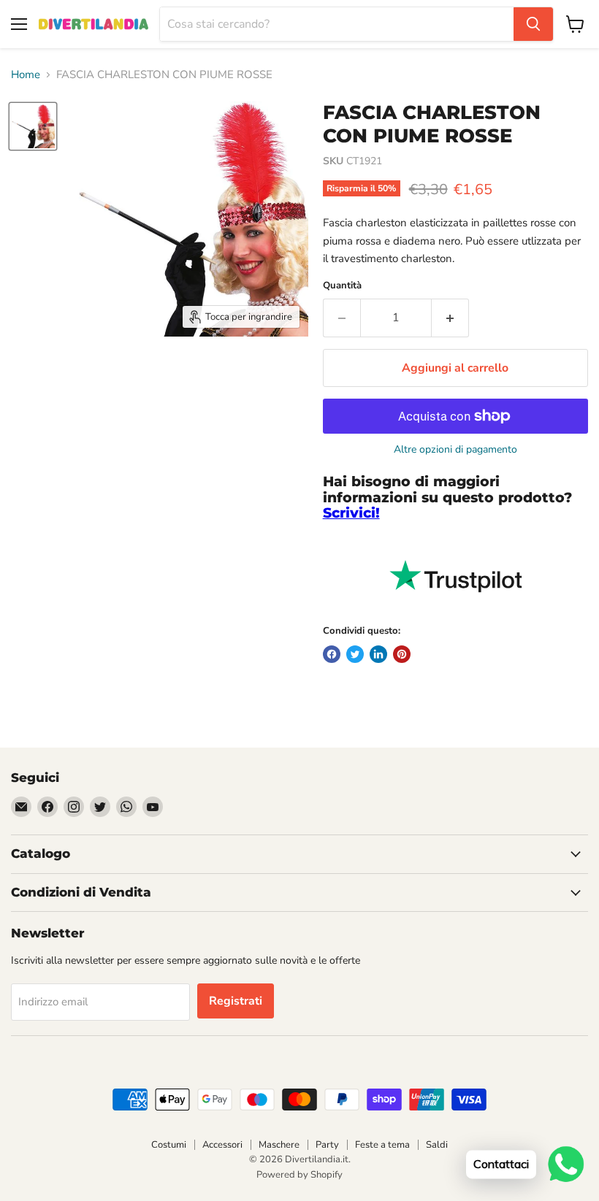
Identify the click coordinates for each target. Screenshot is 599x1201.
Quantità (342, 285)
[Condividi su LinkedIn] (378, 654)
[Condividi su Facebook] (331, 654)
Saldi (437, 1144)
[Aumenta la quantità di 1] (450, 318)
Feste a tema (382, 1144)
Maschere (279, 1144)
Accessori (222, 1144)
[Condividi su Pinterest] (402, 654)
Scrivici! (351, 512)
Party (327, 1144)
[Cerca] (533, 24)
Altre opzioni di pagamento (455, 450)
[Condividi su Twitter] (355, 654)
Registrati (235, 1001)
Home (25, 75)
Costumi (168, 1144)
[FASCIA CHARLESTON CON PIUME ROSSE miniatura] (32, 126)
